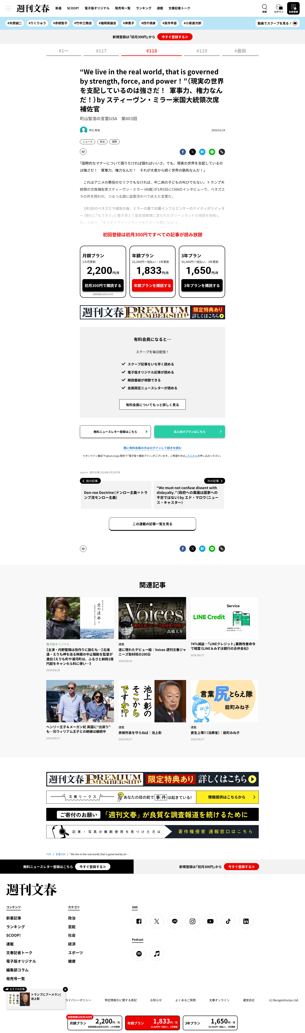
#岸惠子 (128, 23)
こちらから (191, 456)
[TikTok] (228, 921)
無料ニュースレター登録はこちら (115, 432)
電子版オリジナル (97, 8)
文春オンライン (219, 1000)
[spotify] (139, 954)
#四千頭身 (148, 23)
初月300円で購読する (103, 285)
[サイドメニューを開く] (8, 8)
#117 (101, 51)
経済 (72, 944)
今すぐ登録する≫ (175, 36)
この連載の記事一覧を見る (152, 523)
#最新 (240, 51)
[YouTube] (210, 921)
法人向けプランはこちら (190, 432)
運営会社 (249, 1000)
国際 (114, 141)
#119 (201, 51)
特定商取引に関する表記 (121, 1000)
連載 (160, 8)
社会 (72, 935)
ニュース (88, 141)
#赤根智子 (60, 23)
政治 (102, 141)
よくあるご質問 (185, 1000)
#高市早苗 (169, 23)
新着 (58, 8)
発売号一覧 (123, 8)
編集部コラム (17, 970)
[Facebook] (139, 921)
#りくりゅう (37, 23)
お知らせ (156, 1000)
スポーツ (75, 952)
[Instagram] (192, 921)
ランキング (143, 8)
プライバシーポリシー (76, 1000)
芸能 (72, 926)
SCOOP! (73, 8)
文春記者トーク (179, 8)
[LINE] (175, 921)
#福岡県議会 (107, 23)
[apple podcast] (157, 954)
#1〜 (64, 51)
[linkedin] (246, 921)
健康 (72, 961)
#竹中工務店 (83, 23)
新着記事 (13, 918)
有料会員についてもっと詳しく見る (152, 404)
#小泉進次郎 (192, 23)
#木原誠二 (14, 23)
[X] (157, 921)
